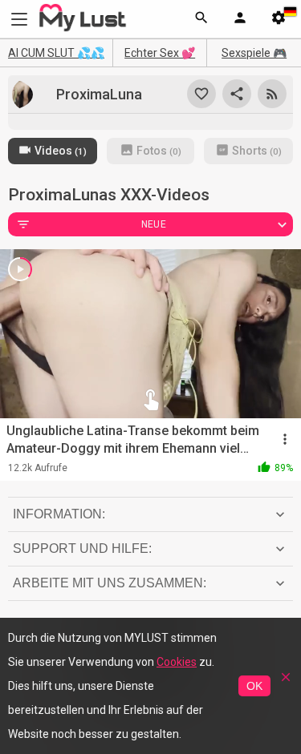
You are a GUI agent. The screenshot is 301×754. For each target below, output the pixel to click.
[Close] (286, 682)
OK (254, 685)
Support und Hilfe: (82, 548)
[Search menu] (201, 19)
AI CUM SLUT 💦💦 (56, 52)
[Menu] (240, 19)
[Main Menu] (19, 19)
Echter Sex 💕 (159, 52)
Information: (59, 514)
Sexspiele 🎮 (254, 52)
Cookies (177, 661)
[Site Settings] (278, 19)
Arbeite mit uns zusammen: (109, 583)
